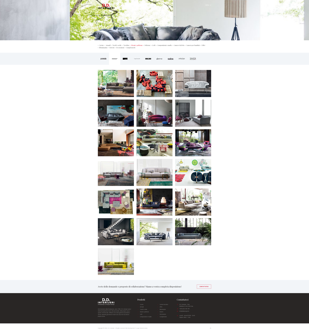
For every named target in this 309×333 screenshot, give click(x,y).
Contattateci (203, 286)
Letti (153, 45)
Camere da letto (179, 45)
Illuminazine (103, 48)
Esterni (112, 48)
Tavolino (126, 45)
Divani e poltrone (137, 45)
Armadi (108, 45)
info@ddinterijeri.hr (184, 311)
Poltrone (147, 45)
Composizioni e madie (164, 45)
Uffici (203, 45)
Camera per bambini (193, 45)
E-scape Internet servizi (141, 328)
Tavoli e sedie (117, 45)
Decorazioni (120, 48)
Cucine (101, 45)
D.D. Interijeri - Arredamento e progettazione (106, 7)
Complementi (130, 48)
